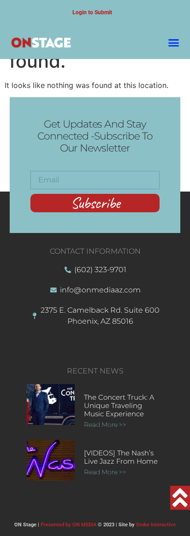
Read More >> (105, 424)
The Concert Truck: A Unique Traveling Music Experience (119, 405)
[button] (174, 43)
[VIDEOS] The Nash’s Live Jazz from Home (121, 457)
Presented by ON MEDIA (68, 525)
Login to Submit (92, 12)
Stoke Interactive (156, 525)
